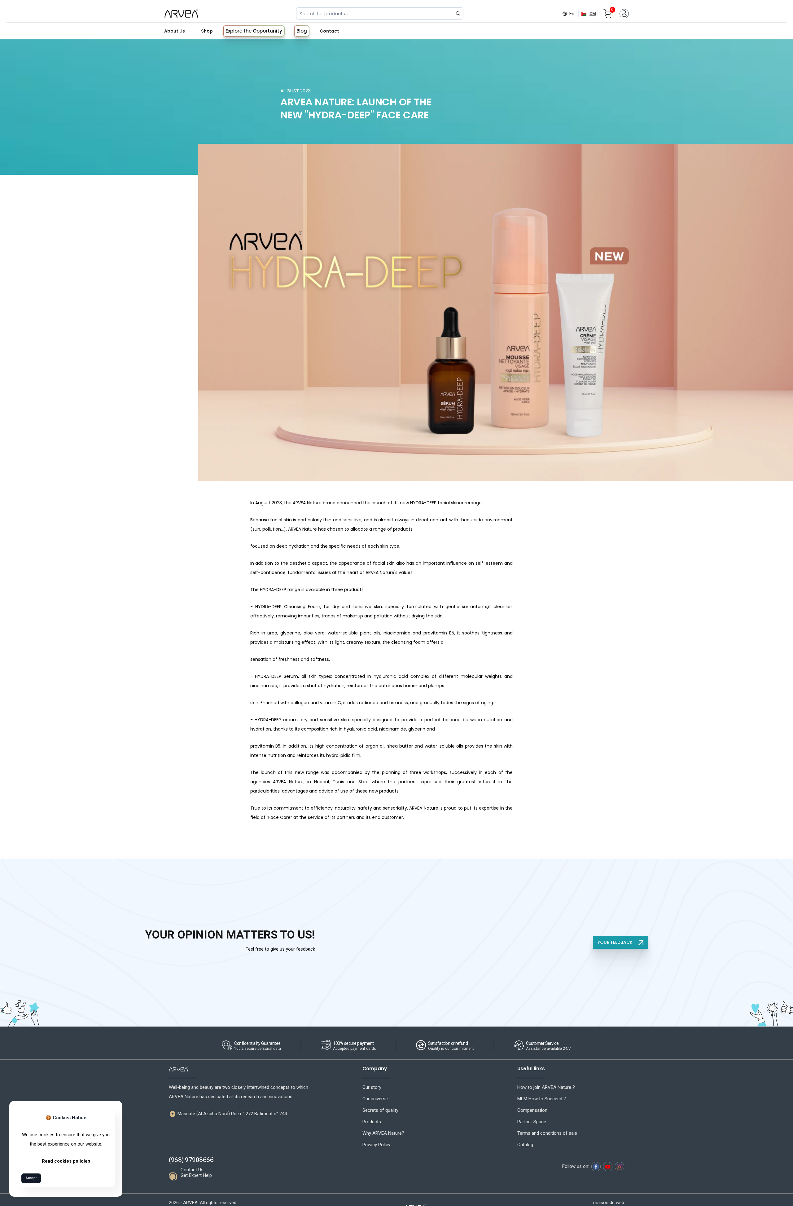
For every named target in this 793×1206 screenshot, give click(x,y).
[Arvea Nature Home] (181, 13)
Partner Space (531, 1121)
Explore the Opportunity (254, 31)
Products (371, 1121)
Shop (207, 31)
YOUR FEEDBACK (616, 942)
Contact (329, 31)
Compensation (532, 1110)
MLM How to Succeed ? (541, 1099)
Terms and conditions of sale (547, 1133)
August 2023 (295, 90)
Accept (31, 1178)
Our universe (375, 1099)
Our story (371, 1087)
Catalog (525, 1144)
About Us (174, 31)
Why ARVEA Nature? (383, 1133)
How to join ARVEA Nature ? (546, 1087)
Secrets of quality (380, 1110)
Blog (301, 31)
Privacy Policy (376, 1144)
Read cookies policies (66, 1161)
